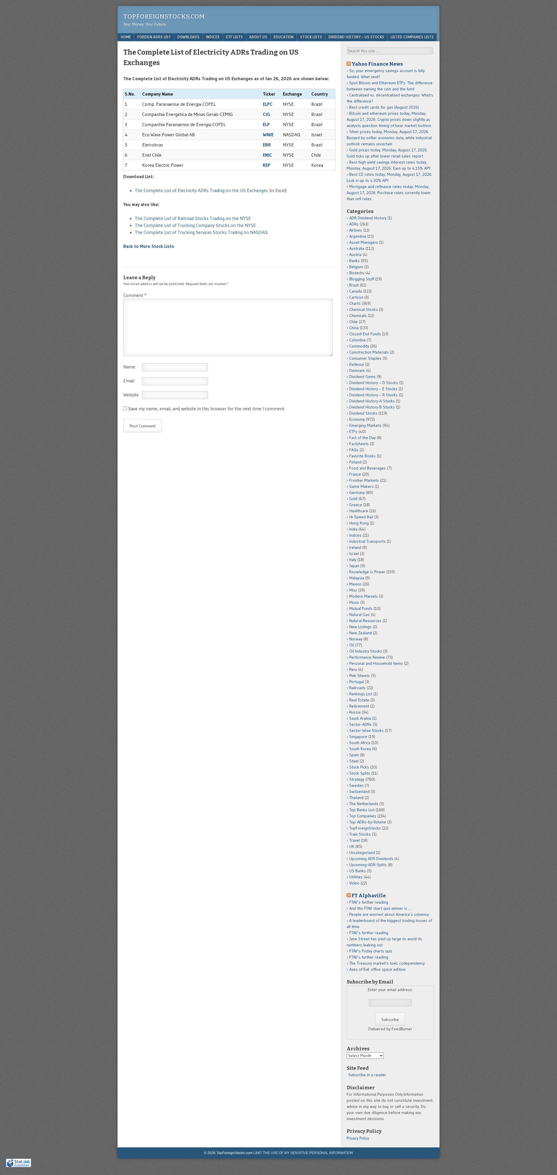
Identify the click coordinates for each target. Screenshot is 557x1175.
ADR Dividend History (367, 218)
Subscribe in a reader (367, 1074)
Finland (355, 462)
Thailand (356, 797)
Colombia (357, 340)
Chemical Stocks (363, 309)
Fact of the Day (362, 437)
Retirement (359, 706)
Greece (355, 504)
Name (129, 367)
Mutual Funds (360, 608)
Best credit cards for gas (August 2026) (384, 107)
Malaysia (356, 578)
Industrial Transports (367, 541)
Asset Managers (363, 242)
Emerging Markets (365, 425)
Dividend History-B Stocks (372, 407)
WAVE (268, 134)
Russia (355, 712)
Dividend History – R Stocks (373, 394)
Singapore (358, 736)
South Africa (359, 742)
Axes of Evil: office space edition (377, 969)
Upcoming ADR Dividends (371, 858)
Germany (357, 492)
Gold (353, 498)
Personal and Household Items (376, 663)
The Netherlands (363, 803)
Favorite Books (362, 455)
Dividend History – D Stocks (373, 382)
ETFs (353, 431)
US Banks (357, 870)
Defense (356, 364)
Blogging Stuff (361, 279)
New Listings (360, 626)
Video (354, 883)
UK (351, 846)
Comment (135, 295)
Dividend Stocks (363, 413)
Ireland (355, 547)
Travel (354, 840)
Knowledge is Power (367, 571)
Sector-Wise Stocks (366, 730)
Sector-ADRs (360, 724)
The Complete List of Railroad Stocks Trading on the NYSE (193, 218)
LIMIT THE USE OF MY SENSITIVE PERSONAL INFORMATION (303, 1153)
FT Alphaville (369, 895)
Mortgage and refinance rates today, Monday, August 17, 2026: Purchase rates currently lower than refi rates (389, 192)
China (354, 327)
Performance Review (367, 657)
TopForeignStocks (365, 828)
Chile (353, 321)
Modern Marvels (363, 596)
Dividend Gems (362, 376)
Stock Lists (311, 37)
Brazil (354, 285)
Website (131, 394)
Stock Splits (359, 773)
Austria (355, 254)
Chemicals (358, 315)
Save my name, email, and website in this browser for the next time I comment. (206, 408)
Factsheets (359, 443)
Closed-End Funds (365, 333)
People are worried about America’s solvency (389, 914)
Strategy (356, 779)
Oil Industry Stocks (365, 651)
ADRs (354, 224)
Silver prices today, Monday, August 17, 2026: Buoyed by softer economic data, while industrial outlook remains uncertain (389, 137)
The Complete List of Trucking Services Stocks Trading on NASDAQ (201, 232)
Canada (355, 291)
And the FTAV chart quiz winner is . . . (381, 908)
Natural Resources (365, 620)
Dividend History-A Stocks (372, 401)
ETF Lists (234, 37)
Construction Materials (369, 352)
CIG (266, 114)
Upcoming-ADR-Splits (368, 864)
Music (354, 602)
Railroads (357, 687)
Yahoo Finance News (377, 64)
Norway (355, 639)
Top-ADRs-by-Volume (367, 822)
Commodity (359, 346)
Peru (353, 669)
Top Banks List (362, 809)
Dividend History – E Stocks (373, 388)
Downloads (188, 37)
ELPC (268, 104)
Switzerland (359, 791)
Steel (354, 761)
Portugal (356, 681)
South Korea (360, 748)
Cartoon (356, 297)
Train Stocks (360, 834)
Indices (213, 37)
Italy (352, 559)
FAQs (354, 449)
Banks (354, 260)
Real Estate (359, 700)
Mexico (355, 584)
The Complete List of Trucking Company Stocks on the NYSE (195, 225)
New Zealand (360, 632)
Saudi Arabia (360, 718)
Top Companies (362, 815)
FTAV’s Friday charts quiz (370, 951)
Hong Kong (359, 523)
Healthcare (358, 510)
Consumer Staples (365, 358)
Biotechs (356, 272)
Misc (353, 590)
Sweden (356, 785)
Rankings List (360, 693)
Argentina (357, 236)
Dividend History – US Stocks (356, 37)
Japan (354, 565)
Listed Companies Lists (412, 37)
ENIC (267, 155)
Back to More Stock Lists (148, 246)
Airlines (355, 230)
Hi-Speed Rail (361, 517)
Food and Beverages (367, 468)
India (353, 529)
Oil (351, 645)
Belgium (356, 266)
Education (284, 37)
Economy (357, 419)
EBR (267, 145)
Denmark (357, 370)
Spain (354, 754)
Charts (355, 303)
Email (128, 381)
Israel (354, 553)
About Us (258, 37)
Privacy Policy (358, 1138)
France (355, 474)
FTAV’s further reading (368, 902)
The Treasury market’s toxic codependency (387, 963)
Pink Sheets (359, 675)
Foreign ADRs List (154, 37)
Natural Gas (359, 614)
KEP (266, 165)
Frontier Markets (364, 480)
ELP (266, 124)
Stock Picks (359, 767)
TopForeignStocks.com (164, 16)
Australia (356, 248)
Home (126, 37)
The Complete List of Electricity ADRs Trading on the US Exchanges (201, 190)
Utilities (356, 877)
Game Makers (361, 486)
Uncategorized (362, 852)
